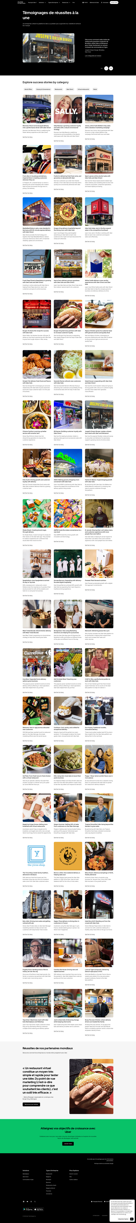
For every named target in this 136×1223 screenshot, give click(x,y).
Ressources (65, 2)
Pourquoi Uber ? (32, 2)
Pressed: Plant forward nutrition (95, 580)
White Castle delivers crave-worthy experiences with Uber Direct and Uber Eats (98, 282)
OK (132, 1219)
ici (125, 1214)
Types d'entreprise (53, 2)
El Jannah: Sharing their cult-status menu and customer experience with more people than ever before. (99, 532)
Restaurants (58, 89)
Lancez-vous (114, 2)
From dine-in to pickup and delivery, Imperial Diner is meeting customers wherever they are (35, 178)
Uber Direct (70, 89)
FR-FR (86, 2)
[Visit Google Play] (28, 1209)
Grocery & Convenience (43, 89)
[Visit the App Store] (39, 1209)
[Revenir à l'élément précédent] (106, 68)
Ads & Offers (28, 89)
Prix (74, 2)
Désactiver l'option (123, 1219)
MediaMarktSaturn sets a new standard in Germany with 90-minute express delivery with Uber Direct (37, 230)
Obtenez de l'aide (94, 2)
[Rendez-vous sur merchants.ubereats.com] (21, 2)
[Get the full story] (37, 109)
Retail (95, 89)
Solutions (41, 2)
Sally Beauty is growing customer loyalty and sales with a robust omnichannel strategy (67, 127)
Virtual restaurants (83, 89)
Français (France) (97, 1201)
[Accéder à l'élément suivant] (111, 68)
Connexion (106, 2)
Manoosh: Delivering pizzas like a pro (97, 631)
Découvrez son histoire (31, 1104)
